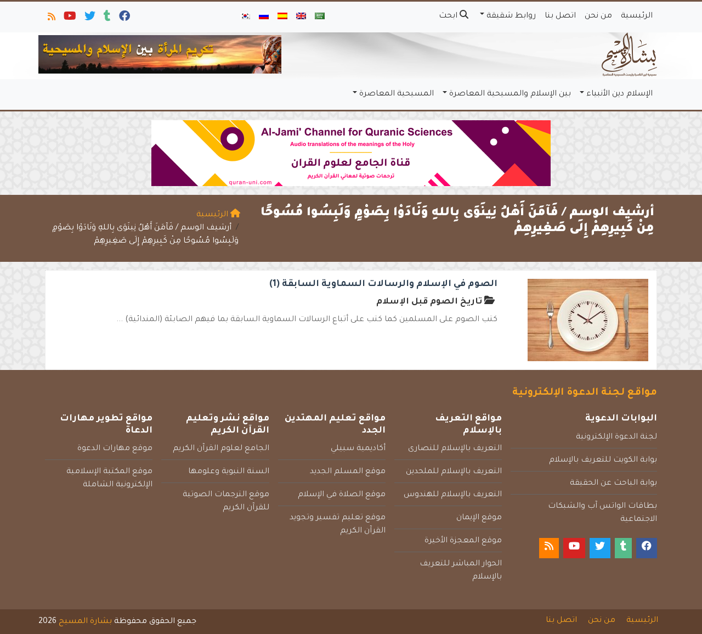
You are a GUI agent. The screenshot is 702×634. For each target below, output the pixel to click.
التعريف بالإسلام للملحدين (454, 472)
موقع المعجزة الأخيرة (463, 541)
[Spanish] (282, 17)
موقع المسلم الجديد (348, 472)
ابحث (449, 16)
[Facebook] (123, 18)
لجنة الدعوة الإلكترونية (616, 437)
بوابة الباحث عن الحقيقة (613, 483)
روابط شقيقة (511, 16)
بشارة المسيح (85, 622)
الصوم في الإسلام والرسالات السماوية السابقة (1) (383, 284)
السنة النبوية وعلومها (228, 472)
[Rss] (50, 18)
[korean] (245, 17)
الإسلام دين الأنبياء (619, 94)
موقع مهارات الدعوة (114, 449)
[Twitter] (89, 18)
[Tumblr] (106, 18)
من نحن (598, 16)
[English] (301, 17)
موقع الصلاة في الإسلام (342, 495)
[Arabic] (319, 17)
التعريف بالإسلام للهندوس (453, 495)
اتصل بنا (560, 16)
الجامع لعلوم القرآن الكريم (221, 449)
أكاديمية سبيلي (358, 449)
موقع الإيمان (479, 518)
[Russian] (263, 17)
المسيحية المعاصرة (396, 94)
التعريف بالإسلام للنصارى (455, 449)
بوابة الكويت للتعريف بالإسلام (603, 460)
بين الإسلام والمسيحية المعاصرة (510, 94)
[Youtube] (69, 18)
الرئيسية (637, 16)
